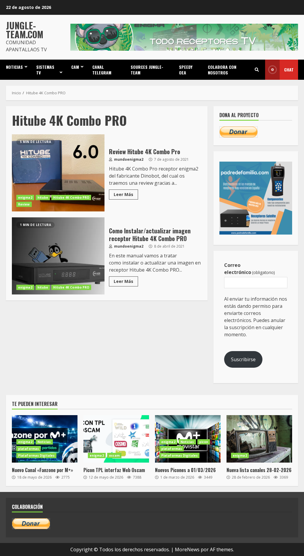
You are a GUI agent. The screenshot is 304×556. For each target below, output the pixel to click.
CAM (75, 67)
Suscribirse (243, 359)
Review (24, 204)
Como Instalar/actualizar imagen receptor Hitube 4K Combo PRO (58, 255)
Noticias (14, 67)
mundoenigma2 (128, 159)
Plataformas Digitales (36, 455)
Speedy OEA (185, 70)
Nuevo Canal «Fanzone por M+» (42, 470)
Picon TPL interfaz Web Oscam (116, 439)
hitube (42, 197)
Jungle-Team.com (24, 30)
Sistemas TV (45, 70)
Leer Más (123, 194)
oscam (114, 455)
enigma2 (25, 197)
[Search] (257, 69)
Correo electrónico (249, 268)
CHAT (289, 69)
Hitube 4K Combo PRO (71, 197)
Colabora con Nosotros (222, 70)
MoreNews (187, 549)
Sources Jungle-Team (147, 70)
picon (203, 442)
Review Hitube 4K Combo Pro (58, 172)
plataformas (28, 449)
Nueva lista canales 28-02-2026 (259, 439)
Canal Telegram (101, 70)
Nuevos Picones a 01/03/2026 (185, 470)
